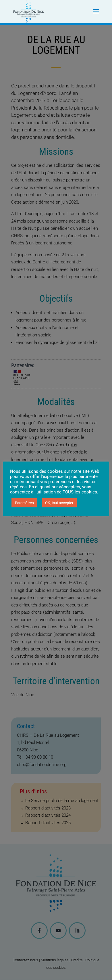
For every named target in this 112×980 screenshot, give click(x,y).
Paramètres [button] (24, 503)
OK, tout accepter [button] (59, 503)
